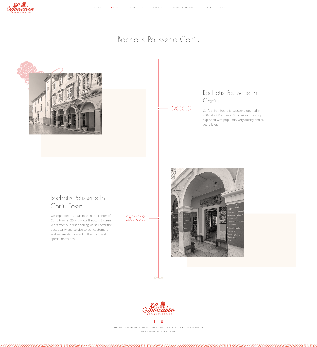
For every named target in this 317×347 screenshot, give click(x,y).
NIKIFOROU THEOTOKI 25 (166, 327)
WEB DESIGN (148, 331)
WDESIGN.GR (168, 331)
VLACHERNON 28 (193, 327)
